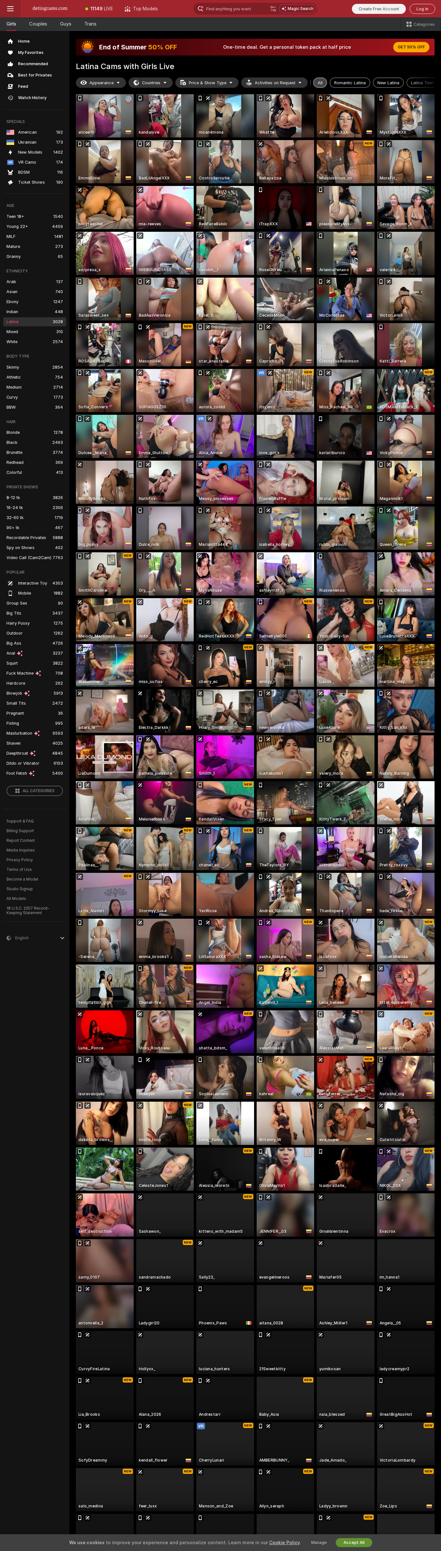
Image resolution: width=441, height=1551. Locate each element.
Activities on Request (275, 82)
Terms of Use (19, 869)
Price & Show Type (207, 82)
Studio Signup (19, 889)
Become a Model (22, 879)
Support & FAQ (20, 821)
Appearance (101, 82)
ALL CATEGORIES (39, 791)
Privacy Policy (19, 860)
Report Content (20, 840)
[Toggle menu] (10, 8)
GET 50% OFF (411, 47)
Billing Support (20, 831)
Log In (422, 8)
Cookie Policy (284, 1542)
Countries (151, 82)
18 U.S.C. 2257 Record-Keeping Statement (27, 910)
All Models (16, 898)
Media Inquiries (20, 850)
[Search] (273, 8)
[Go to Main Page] (50, 8)
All (320, 82)
